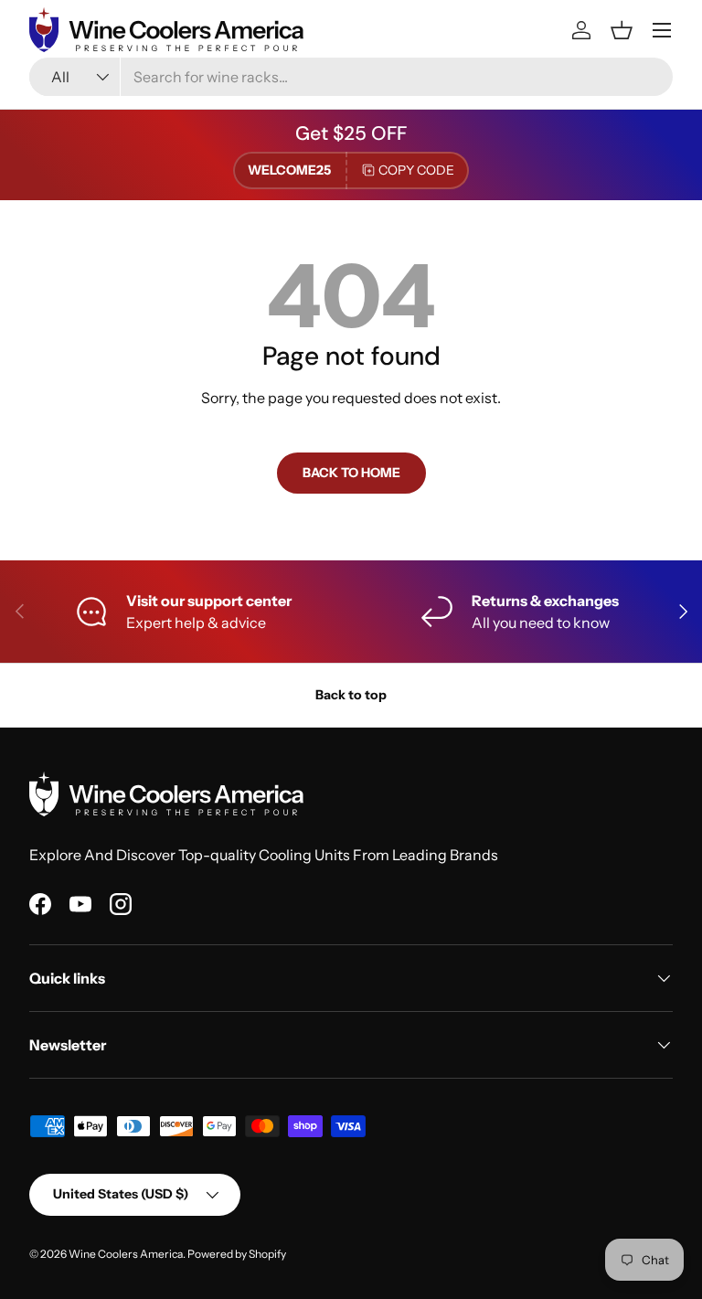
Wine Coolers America (126, 1254)
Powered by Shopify (236, 1254)
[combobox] (351, 77)
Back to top (351, 695)
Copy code (416, 170)
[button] (621, 30)
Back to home (351, 472)
